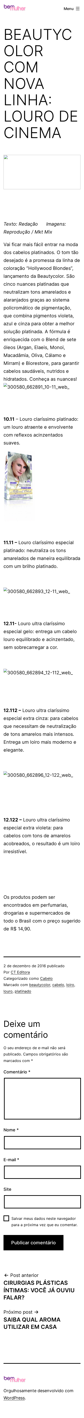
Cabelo (46, 978)
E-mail (11, 1159)
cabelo (58, 984)
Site (7, 1189)
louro (8, 991)
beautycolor (39, 984)
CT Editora (20, 972)
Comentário (17, 1071)
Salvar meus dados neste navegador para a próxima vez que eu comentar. (44, 1221)
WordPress (14, 1397)
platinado (23, 991)
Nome (11, 1129)
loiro (70, 984)
